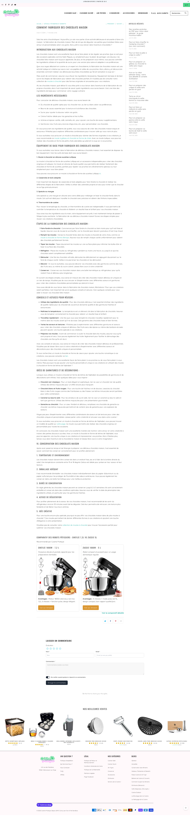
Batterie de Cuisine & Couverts (140, 778)
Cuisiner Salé (111, 760)
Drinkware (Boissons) (138, 785)
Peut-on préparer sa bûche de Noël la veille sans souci (138, 131)
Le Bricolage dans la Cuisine (140, 796)
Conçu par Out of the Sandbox (69, 810)
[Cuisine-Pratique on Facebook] (5, 5)
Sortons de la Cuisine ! (114, 782)
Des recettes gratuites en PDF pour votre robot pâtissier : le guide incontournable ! (138, 32)
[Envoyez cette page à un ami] (121, 621)
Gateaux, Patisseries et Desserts (141, 771)
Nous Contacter (65, 767)
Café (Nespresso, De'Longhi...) (140, 789)
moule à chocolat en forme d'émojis (55, 237)
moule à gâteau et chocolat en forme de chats (72, 138)
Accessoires (111, 775)
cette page (61, 424)
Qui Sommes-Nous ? (66, 764)
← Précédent (110, 24)
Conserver (111, 771)
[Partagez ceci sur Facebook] (110, 621)
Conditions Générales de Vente (93, 766)
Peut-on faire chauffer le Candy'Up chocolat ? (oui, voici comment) (138, 44)
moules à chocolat (54, 81)
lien (66, 356)
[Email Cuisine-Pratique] (2, 5)
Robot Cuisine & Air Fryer (139, 775)
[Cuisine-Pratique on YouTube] (15, 5)
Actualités (134, 764)
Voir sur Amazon (46, 608)
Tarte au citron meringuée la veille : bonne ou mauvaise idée (138, 98)
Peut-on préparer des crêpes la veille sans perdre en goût (137, 87)
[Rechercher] (185, 13)
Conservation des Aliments (140, 767)
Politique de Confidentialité (92, 769)
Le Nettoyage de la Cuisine (139, 799)
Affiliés (62, 775)
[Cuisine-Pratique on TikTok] (12, 5)
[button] (71, 13)
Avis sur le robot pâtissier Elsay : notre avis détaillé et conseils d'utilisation (138, 76)
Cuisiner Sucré (112, 764)
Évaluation (49, 645)
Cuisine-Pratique (46, 810)
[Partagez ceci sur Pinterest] (116, 621)
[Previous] (5, 730)
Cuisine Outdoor (136, 792)
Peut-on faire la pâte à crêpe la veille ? (138, 54)
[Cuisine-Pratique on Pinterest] (9, 5)
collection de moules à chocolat (74, 525)
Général (134, 760)
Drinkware (111, 778)
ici (100, 173)
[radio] (47, 648)
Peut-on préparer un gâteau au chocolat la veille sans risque (137, 64)
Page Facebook (89, 777)
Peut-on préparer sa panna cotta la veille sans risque (137, 120)
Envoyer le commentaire (57, 683)
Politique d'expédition (66, 760)
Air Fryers (111, 767)
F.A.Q (61, 771)
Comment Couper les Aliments (141, 782)
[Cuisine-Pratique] (11, 13)
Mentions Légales (89, 773)
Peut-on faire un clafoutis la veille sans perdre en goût (137, 109)
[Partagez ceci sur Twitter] (105, 621)
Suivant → (120, 24)
